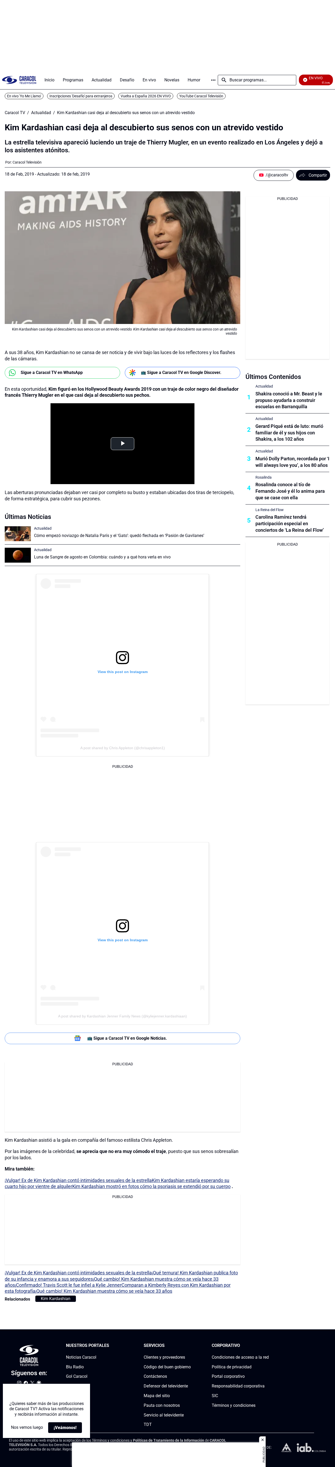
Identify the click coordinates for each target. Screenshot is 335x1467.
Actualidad (41, 112)
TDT (148, 1424)
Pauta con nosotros (162, 1405)
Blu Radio (75, 1366)
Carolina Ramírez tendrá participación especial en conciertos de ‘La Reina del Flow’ (289, 523)
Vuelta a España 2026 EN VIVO (146, 96)
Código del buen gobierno (167, 1366)
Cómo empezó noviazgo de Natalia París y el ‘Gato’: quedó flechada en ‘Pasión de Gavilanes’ (119, 535)
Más (213, 80)
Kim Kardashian (55, 1298)
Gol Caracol (76, 1376)
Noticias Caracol (81, 1356)
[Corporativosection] (267, 1345)
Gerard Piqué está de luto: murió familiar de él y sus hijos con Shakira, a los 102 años (289, 432)
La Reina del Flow (269, 510)
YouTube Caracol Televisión (201, 96)
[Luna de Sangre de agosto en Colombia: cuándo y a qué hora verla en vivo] (18, 555)
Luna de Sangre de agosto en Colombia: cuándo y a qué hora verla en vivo (102, 557)
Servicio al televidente (164, 1414)
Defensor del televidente (166, 1386)
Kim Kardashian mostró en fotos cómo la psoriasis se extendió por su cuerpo (151, 1186)
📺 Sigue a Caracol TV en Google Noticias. (127, 1038)
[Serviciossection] (189, 1345)
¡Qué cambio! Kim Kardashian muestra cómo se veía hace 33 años (103, 1291)
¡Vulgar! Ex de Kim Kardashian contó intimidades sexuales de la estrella (78, 1180)
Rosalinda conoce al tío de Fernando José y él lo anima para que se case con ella (290, 491)
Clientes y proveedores (164, 1356)
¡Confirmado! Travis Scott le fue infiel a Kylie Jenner (68, 1285)
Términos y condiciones (233, 1405)
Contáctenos (155, 1376)
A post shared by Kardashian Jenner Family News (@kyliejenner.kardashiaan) (122, 1016)
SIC (215, 1395)
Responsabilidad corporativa (238, 1386)
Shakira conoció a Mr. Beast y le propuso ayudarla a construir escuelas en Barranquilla (288, 400)
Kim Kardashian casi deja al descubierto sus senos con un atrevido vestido (126, 112)
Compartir (318, 175)
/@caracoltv (277, 174)
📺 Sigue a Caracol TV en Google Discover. (181, 372)
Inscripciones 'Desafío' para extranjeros (80, 96)
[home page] (19, 80)
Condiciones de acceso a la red (240, 1356)
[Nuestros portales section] (110, 1345)
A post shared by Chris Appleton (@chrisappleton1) (122, 748)
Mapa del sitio (157, 1395)
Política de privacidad (232, 1366)
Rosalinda (263, 477)
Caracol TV (15, 112)
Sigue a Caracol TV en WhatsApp (52, 372)
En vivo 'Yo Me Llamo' (24, 96)
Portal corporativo (228, 1376)
